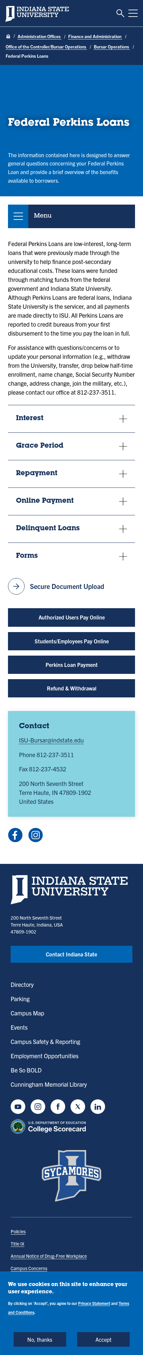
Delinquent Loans (48, 528)
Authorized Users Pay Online (72, 617)
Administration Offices (40, 36)
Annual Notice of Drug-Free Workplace (49, 1256)
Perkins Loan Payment (72, 664)
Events (19, 1027)
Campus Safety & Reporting (45, 1041)
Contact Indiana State (71, 954)
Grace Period (40, 446)
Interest (29, 418)
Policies (18, 1231)
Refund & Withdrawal (71, 688)
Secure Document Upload (57, 586)
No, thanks (39, 1339)
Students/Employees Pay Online (72, 641)
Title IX (17, 1244)
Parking (20, 998)
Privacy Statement (94, 1303)
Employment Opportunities (44, 1056)
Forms (27, 556)
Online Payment (44, 501)
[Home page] (8, 36)
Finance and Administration (95, 36)
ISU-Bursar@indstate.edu (51, 740)
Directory (22, 984)
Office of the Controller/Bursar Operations (46, 46)
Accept (103, 1339)
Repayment (36, 473)
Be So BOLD (26, 1070)
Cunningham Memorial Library (49, 1084)
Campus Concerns (29, 1268)
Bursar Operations (112, 46)
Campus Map (27, 1013)
